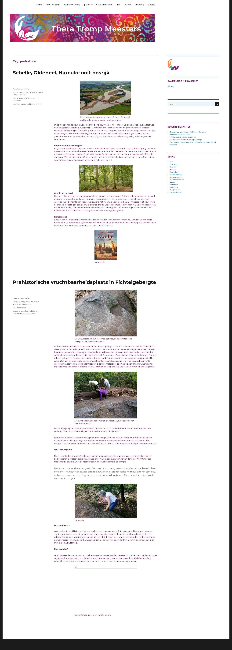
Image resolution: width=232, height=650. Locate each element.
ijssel (18, 104)
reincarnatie (17, 314)
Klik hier (171, 86)
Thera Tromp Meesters (21, 89)
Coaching (173, 164)
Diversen (173, 167)
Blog (118, 5)
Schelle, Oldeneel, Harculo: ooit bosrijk (61, 73)
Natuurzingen (53, 5)
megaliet (24, 311)
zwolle (38, 104)
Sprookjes (88, 5)
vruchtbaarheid (29, 314)
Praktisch (139, 5)
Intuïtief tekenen (71, 5)
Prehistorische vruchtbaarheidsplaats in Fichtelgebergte (84, 282)
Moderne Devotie (177, 180)
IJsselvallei (28, 98)
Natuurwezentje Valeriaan (180, 134)
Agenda (127, 5)
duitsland (16, 311)
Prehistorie (17, 101)
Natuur (35, 98)
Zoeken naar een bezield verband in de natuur (188, 132)
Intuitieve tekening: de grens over (183, 137)
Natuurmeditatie (104, 5)
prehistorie (31, 104)
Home (39, 5)
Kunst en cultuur (176, 177)
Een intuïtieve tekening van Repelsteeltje (186, 139)
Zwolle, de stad (175, 192)
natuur (23, 104)
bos (14, 104)
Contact (151, 5)
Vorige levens (175, 190)
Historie (20, 98)
